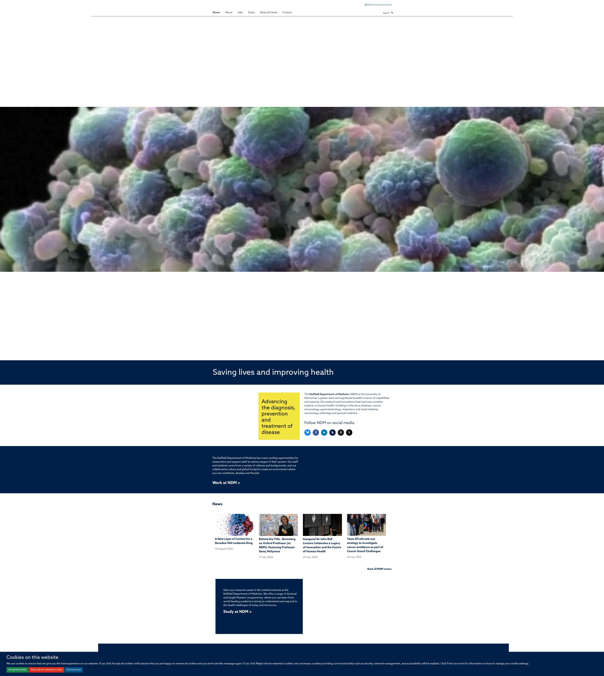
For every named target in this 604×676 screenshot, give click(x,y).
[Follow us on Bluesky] (307, 433)
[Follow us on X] (349, 433)
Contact (287, 12)
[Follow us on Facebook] (316, 433)
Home (216, 12)
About (228, 12)
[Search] (392, 13)
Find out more (74, 670)
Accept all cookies (17, 670)
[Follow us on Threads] (341, 433)
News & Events (268, 12)
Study (251, 12)
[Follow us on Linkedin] (324, 433)
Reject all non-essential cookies (46, 670)
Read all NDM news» (379, 569)
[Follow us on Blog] (332, 433)
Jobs (240, 12)
